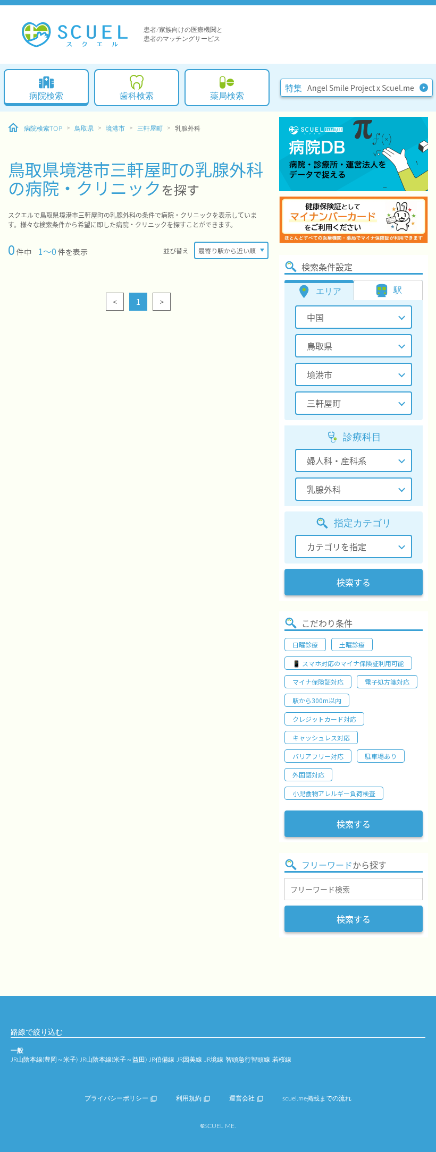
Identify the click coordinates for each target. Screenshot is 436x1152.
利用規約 (189, 1098)
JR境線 (213, 1059)
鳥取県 (84, 128)
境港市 (115, 128)
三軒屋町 (150, 128)
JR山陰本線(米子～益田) (113, 1059)
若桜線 (281, 1059)
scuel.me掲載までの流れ (316, 1098)
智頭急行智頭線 (247, 1059)
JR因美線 (189, 1059)
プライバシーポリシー (116, 1098)
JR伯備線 (161, 1059)
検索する (354, 582)
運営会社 (242, 1098)
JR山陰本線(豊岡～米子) (44, 1059)
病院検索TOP (43, 128)
